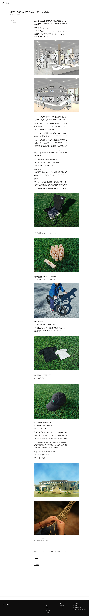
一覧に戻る (37, 564)
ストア (10, 22)
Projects (47, 607)
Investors (47, 612)
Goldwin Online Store (76, 603)
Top (3, 598)
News (6, 598)
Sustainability (48, 610)
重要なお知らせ (62, 605)
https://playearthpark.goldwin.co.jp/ (41, 540)
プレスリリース (14, 22)
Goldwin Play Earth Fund (77, 607)
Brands (47, 608)
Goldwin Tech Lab (76, 605)
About (47, 605)
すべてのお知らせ (63, 608)
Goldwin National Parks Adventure (79, 609)
